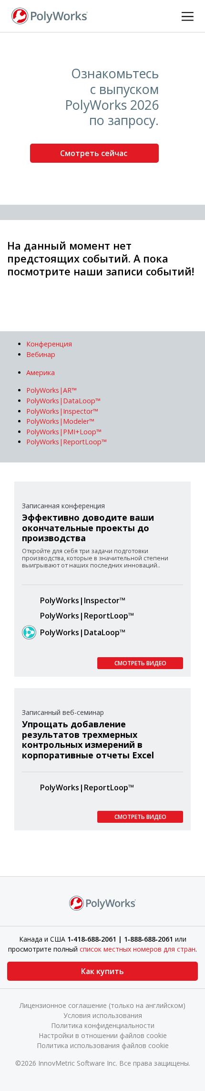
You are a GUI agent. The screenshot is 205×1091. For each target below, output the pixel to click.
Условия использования (102, 1015)
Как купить (102, 971)
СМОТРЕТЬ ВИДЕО (140, 663)
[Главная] (49, 15)
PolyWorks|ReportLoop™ (87, 615)
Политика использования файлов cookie (103, 1045)
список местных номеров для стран (137, 949)
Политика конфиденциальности (102, 1025)
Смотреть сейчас (94, 153)
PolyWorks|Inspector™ (82, 600)
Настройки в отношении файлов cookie (103, 1035)
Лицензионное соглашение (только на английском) (102, 1005)
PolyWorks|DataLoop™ (82, 632)
